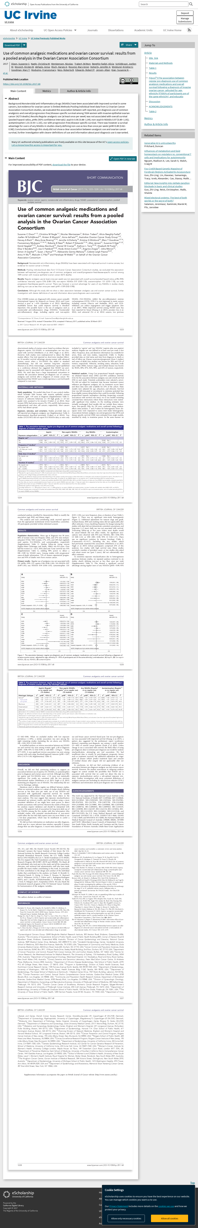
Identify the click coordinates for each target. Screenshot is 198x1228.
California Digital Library (13, 1205)
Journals (92, 30)
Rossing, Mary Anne (79, 66)
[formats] (24, 45)
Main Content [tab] (18, 91)
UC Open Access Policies (58, 30)
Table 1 (152, 67)
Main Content (17, 158)
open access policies (118, 141)
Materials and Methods (161, 63)
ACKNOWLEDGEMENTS (160, 106)
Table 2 (152, 111)
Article (148, 53)
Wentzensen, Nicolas (62, 63)
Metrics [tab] (47, 91)
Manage (185, 20)
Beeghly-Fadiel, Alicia (103, 63)
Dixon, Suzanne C (20, 63)
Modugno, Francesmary (43, 69)
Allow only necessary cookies (126, 1218)
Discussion (154, 101)
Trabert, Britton (82, 63)
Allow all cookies (169, 1218)
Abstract (14, 98)
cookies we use (166, 1206)
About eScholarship (21, 30)
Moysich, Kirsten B (24, 66)
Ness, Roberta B (65, 69)
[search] (190, 4)
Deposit (185, 13)
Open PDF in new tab (124, 158)
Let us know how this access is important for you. (37, 145)
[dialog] (148, 1205)
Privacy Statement (118, 1206)
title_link (153, 58)
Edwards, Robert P (84, 69)
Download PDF (12, 45)
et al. (5, 73)
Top (192, 1183)
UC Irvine (9, 21)
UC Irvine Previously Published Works (48, 38)
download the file (61, 164)
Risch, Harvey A (59, 66)
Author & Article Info (156, 124)
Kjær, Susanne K (119, 69)
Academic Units (143, 30)
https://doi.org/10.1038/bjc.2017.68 (21, 83)
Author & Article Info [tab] (79, 91)
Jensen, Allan (103, 69)
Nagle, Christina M (40, 63)
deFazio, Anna (42, 66)
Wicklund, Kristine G (122, 66)
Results (153, 72)
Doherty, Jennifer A (100, 66)
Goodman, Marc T (20, 69)
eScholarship (9, 38)
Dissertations (116, 30)
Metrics (148, 118)
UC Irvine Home (172, 30)
